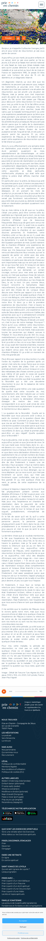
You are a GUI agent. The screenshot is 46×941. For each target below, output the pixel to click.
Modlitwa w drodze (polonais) (15, 792)
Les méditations (10, 733)
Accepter (23, 921)
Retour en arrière (10, 14)
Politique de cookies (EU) (13, 772)
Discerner (6, 846)
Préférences (23, 933)
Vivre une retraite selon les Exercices (18, 832)
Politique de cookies (13, 938)
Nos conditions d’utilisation (13, 769)
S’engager (6, 849)
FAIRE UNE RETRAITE (11, 855)
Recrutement (8, 755)
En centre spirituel (10, 860)
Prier (4, 843)
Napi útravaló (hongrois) (12, 794)
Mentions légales (9, 767)
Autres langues (10, 778)
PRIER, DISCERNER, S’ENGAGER (16, 841)
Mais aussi (7, 747)
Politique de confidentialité (29, 938)
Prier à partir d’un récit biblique (16, 881)
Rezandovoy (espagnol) (12, 802)
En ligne (5, 858)
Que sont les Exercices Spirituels (20, 829)
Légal (5, 761)
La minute (6, 741)
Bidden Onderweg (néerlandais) (16, 781)
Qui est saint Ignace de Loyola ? (16, 869)
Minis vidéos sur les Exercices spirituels (19, 834)
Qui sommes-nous (10, 752)
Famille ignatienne (12, 900)
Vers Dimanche (8, 738)
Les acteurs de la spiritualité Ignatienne (19, 903)
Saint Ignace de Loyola (14, 866)
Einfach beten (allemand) (13, 784)
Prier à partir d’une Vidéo (13, 891)
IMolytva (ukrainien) (10, 789)
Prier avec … (8, 878)
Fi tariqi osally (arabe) (11, 786)
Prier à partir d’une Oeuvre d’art (16, 889)
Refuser (23, 927)
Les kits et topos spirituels (13, 894)
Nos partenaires (9, 750)
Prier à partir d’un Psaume (13, 883)
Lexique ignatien (9, 872)
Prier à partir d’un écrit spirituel (16, 886)
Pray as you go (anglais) (12, 800)
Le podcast (6, 735)
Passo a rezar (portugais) (13, 797)
